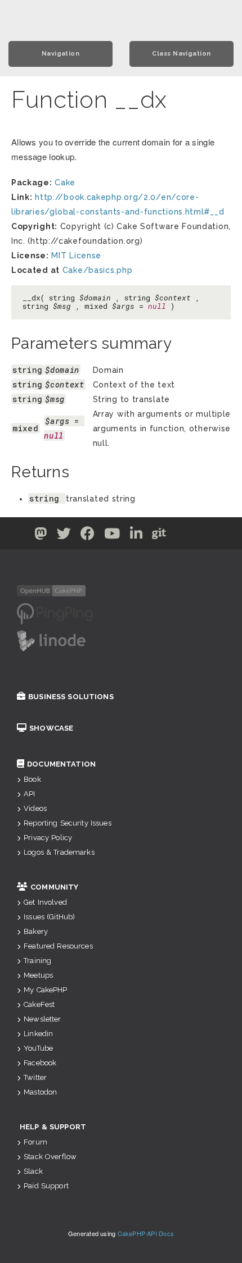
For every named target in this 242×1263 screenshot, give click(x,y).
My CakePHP (45, 990)
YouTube (38, 1048)
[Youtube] (112, 536)
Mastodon (40, 1092)
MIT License (76, 255)
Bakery (36, 931)
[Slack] (182, 536)
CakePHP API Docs (146, 1233)
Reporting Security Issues (67, 823)
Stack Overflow (50, 1156)
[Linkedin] (136, 536)
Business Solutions (71, 696)
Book (32, 779)
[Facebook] (87, 536)
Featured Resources (58, 946)
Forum (35, 1142)
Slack (33, 1171)
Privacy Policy (48, 837)
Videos (35, 808)
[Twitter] (41, 536)
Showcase (51, 728)
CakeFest (39, 1004)
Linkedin (38, 1033)
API (29, 794)
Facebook (40, 1063)
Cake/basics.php (97, 270)
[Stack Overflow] (202, 536)
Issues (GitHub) (49, 917)
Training (37, 960)
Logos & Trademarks (59, 852)
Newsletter (42, 1019)
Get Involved (45, 902)
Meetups (38, 975)
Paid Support (46, 1186)
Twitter (35, 1077)
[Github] (159, 536)
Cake (65, 182)
